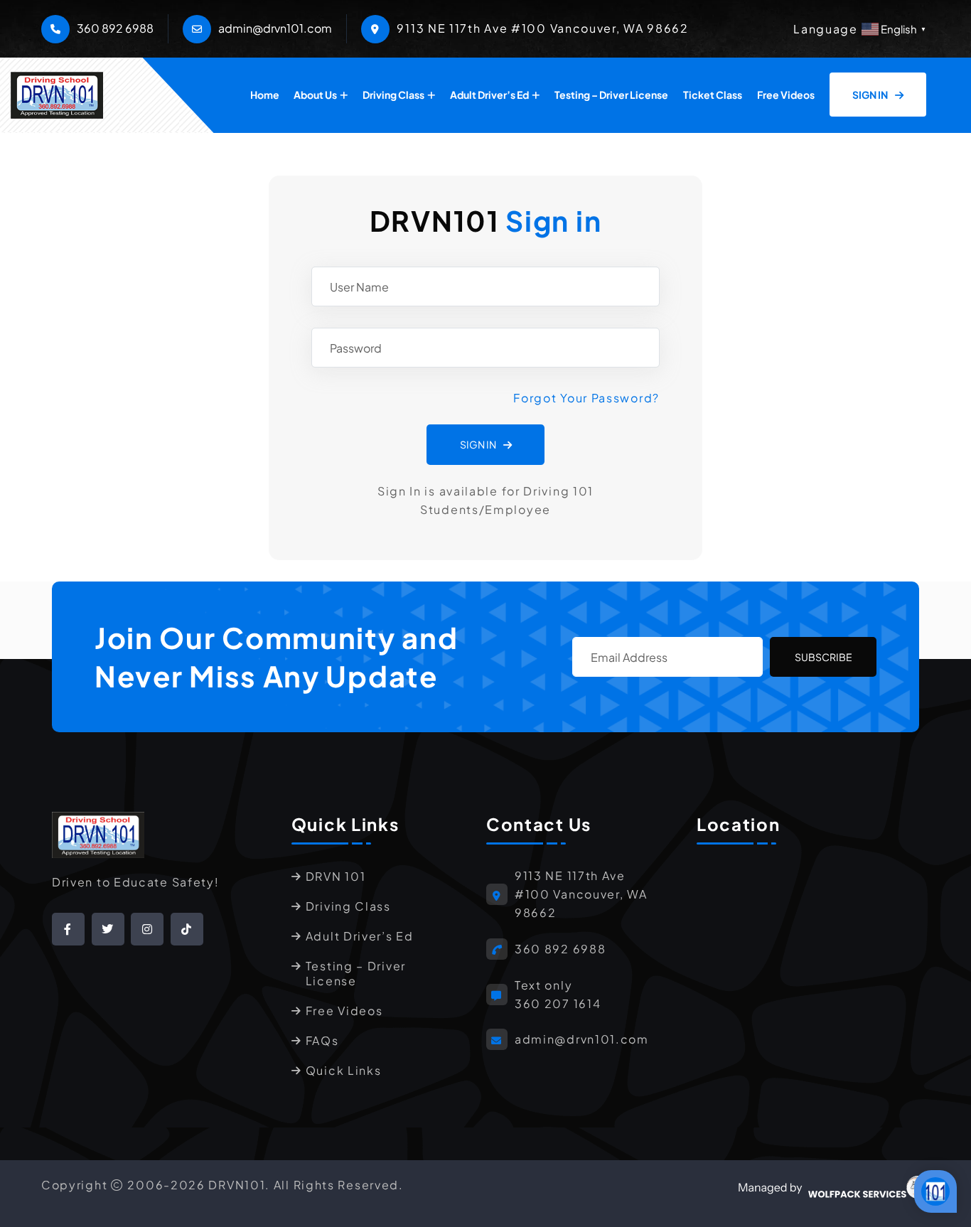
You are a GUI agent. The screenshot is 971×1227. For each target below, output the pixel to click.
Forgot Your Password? (586, 397)
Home (264, 94)
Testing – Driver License (611, 94)
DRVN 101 (336, 876)
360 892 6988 (115, 28)
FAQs (322, 1040)
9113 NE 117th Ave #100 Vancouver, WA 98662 (581, 894)
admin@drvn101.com (275, 28)
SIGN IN (870, 94)
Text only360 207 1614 (558, 994)
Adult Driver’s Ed (489, 94)
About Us (315, 94)
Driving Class (393, 94)
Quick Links (344, 1070)
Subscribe (823, 656)
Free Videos (786, 94)
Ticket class (712, 94)
